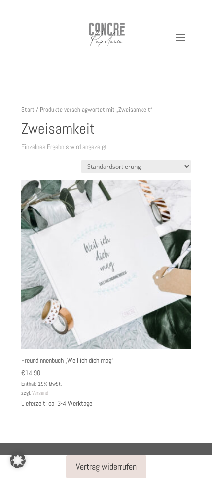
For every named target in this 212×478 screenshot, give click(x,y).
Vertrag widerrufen (106, 466)
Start (28, 109)
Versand (40, 392)
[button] (17, 460)
